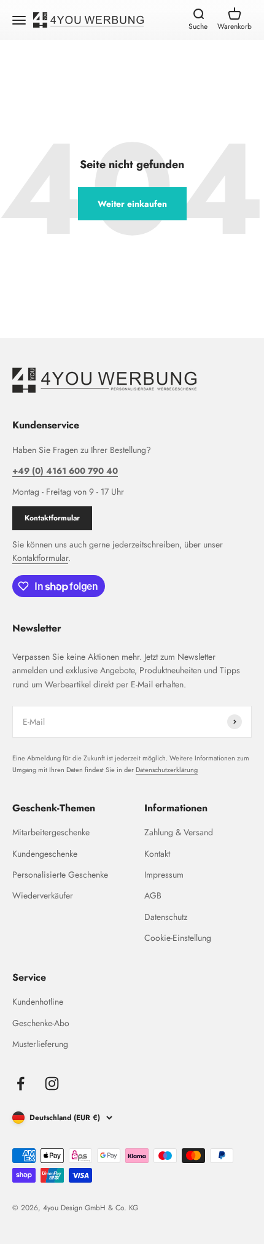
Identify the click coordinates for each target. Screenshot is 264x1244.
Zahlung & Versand (178, 832)
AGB (152, 895)
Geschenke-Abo (40, 1023)
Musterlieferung (40, 1044)
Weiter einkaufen (132, 204)
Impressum (164, 874)
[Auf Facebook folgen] (20, 1083)
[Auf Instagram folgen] (52, 1083)
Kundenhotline (37, 1001)
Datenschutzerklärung (167, 770)
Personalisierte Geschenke (60, 874)
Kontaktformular (52, 517)
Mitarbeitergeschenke (51, 832)
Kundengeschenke (44, 854)
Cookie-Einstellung (177, 938)
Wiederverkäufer (42, 895)
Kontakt (157, 854)
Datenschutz (165, 917)
